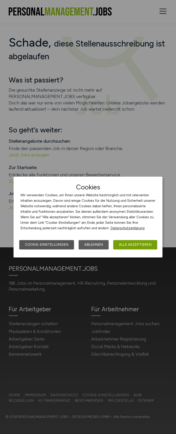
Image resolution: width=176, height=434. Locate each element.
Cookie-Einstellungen (46, 245)
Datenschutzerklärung (127, 228)
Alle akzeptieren (135, 245)
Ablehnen (93, 245)
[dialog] (88, 217)
